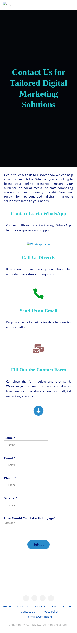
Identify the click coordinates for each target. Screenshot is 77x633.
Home (7, 606)
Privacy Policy (49, 611)
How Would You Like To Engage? (29, 518)
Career (67, 606)
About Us (23, 606)
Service (11, 498)
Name (9, 437)
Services (40, 606)
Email (10, 458)
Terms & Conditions (39, 616)
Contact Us (28, 611)
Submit (38, 544)
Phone (10, 478)
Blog (54, 606)
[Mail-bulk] (38, 349)
